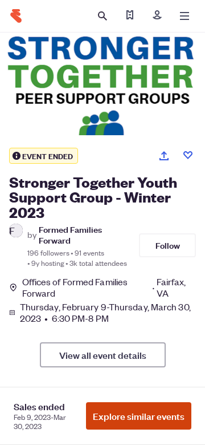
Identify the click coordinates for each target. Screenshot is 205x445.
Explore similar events (138, 416)
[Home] (16, 16)
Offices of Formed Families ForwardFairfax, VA (104, 287)
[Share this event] (164, 155)
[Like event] (188, 155)
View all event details (102, 355)
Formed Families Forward (70, 234)
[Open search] (102, 16)
